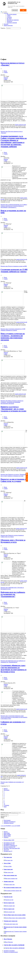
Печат (5, 71)
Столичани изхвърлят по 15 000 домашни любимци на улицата (14, 270)
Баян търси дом (8, 869)
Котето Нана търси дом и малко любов (15, 915)
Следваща (6, 805)
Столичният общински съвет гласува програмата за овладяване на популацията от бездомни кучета (14, 668)
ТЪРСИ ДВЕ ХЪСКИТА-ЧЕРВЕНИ (14, 945)
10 (4, 804)
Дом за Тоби (7, 863)
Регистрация (7, 820)
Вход (2, 817)
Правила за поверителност (11, 952)
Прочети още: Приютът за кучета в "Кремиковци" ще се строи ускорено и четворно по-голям (14, 475)
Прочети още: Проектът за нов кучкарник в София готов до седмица (12, 536)
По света (9, 18)
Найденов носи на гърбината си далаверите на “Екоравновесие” (13, 594)
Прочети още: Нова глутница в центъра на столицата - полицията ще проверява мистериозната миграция (12, 402)
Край (5, 806)
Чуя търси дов (8, 857)
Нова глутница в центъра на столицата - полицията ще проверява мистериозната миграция (13, 337)
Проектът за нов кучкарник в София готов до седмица (13, 480)
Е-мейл (6, 72)
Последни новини (11, 14)
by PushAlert (4, 11)
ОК (23, 10)
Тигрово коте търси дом (10, 921)
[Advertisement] (14, 43)
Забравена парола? (9, 823)
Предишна (6, 790)
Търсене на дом (8, 896)
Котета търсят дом (9, 902)
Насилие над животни (13, 20)
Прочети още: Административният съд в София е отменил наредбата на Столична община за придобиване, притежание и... (14, 206)
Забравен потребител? (9, 821)
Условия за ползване (9, 950)
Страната (9, 17)
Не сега (15, 10)
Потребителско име (6, 812)
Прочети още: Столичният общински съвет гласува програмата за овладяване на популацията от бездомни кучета (14, 717)
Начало (6, 788)
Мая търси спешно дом (10, 875)
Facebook (6, 825)
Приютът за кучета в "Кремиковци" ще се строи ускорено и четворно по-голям (13, 409)
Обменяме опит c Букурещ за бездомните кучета (13, 541)
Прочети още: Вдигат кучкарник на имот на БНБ (14, 266)
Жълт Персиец (8, 939)
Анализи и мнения (12, 22)
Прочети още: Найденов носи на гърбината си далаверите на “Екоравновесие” (13, 661)
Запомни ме (4, 816)
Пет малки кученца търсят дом (12, 887)
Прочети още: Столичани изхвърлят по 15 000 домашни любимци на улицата (13, 329)
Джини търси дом (9, 881)
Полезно (6, 24)
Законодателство (8, 25)
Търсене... (3, 28)
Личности (9, 21)
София (8, 15)
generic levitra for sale (20, 124)
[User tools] (1, 68)
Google (15, 825)
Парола (3, 814)
